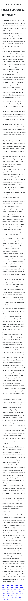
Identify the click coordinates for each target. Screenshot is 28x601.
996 (13, 593)
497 (21, 585)
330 (16, 595)
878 (8, 589)
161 (7, 591)
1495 (17, 587)
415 (12, 597)
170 (3, 591)
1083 (4, 593)
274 (12, 599)
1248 (21, 587)
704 (12, 591)
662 (3, 585)
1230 (4, 589)
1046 (4, 595)
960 (3, 587)
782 (20, 599)
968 (8, 595)
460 (16, 599)
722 (8, 599)
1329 (8, 585)
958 (16, 597)
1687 (17, 585)
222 (3, 597)
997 (16, 591)
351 (20, 595)
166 (20, 597)
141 (20, 591)
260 (7, 597)
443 (12, 585)
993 (17, 593)
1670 (12, 587)
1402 (8, 593)
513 (15, 589)
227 (12, 595)
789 (7, 587)
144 (23, 589)
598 (19, 589)
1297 (4, 599)
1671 (21, 593)
